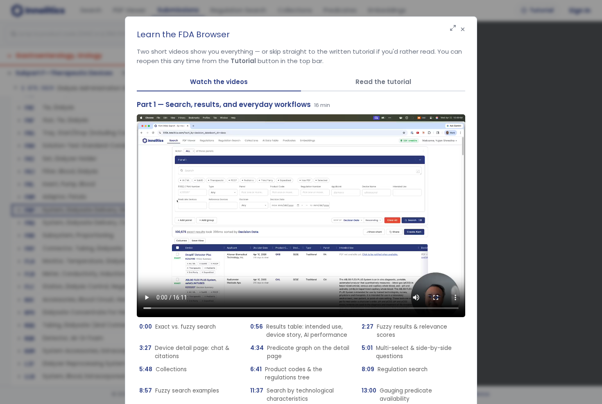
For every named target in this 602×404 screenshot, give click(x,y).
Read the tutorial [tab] (383, 81)
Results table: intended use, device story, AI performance (298, 331)
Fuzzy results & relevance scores (404, 331)
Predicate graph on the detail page (299, 352)
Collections (163, 369)
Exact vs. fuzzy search (177, 327)
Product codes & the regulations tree (286, 373)
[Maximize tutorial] (453, 28)
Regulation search (395, 369)
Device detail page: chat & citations (184, 352)
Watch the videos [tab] (219, 81)
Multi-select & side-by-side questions (407, 352)
